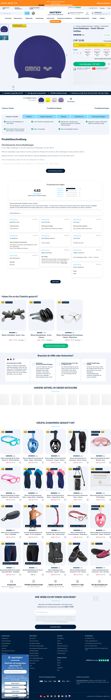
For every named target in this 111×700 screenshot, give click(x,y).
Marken (102, 18)
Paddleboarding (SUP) (82, 18)
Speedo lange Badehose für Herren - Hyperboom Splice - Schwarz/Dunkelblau (33, 571)
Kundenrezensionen (34, 655)
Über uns (102, 8)
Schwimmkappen (104, 26)
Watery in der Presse (34, 660)
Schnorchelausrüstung (62, 650)
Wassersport (18, 18)
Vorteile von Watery (34, 653)
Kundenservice (5, 638)
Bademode (29, 18)
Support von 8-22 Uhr (56, 585)
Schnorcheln (15, 691)
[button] (13, 55)
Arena (58, 665)
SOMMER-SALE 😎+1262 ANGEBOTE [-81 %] (19, 25)
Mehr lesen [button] (64, 263)
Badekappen (97, 26)
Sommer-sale (55, 21)
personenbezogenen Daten (61, 621)
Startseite (8, 18)
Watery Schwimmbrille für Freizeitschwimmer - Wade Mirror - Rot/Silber (78, 534)
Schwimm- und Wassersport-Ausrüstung (84, 26)
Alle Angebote (60, 638)
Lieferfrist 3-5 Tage (6, 8)
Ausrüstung (40, 18)
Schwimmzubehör (61, 653)
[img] (13, 219)
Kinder (94, 18)
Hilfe (109, 8)
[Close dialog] (27, 656)
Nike (58, 670)
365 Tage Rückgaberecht (18, 8)
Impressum (32, 668)
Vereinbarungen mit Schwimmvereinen (38, 648)
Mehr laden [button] (55, 281)
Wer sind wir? (32, 638)
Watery (59, 660)
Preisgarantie (11, 585)
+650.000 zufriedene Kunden (35, 8)
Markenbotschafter (33, 650)
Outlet (58, 641)
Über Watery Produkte (34, 643)
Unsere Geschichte (33, 641)
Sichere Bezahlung (6, 643)
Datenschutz (32, 663)
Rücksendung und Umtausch (8, 650)
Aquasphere (60, 667)
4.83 (37, 190)
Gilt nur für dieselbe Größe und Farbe (103, 58)
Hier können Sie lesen (82, 680)
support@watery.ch (93, 641)
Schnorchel (50, 18)
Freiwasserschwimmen (64, 18)
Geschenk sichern (55, 627)
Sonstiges (15, 695)
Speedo (59, 662)
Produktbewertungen (102, 108)
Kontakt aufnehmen (6, 641)
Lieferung (4, 648)
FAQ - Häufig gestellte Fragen (36, 658)
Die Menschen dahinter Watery (36, 646)
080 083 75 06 (93, 8)
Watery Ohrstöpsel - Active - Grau (13, 335)
